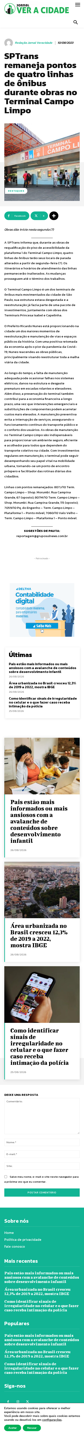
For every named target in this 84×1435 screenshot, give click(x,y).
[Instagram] (18, 1401)
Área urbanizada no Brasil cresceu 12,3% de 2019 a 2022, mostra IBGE (42, 685)
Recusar (32, 1428)
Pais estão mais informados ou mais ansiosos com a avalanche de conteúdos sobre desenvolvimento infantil (42, 667)
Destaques (16, 191)
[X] (27, 1401)
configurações (52, 1420)
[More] (53, 215)
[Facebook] (8, 1401)
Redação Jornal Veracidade (33, 43)
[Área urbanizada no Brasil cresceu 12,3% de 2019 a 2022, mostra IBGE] (42, 890)
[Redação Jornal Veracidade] (9, 43)
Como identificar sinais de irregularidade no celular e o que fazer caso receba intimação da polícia (43, 702)
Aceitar (12, 1428)
